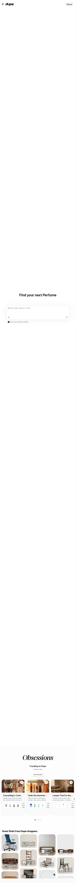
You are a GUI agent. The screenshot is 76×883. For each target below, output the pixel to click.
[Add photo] (8, 317)
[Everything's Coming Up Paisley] (13, 797)
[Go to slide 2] (36, 819)
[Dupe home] (10, 4)
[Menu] (3, 4)
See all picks (37, 774)
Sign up (69, 4)
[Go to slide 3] (38, 819)
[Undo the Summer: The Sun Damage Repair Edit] (37, 797)
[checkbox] (8, 322)
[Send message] (66, 317)
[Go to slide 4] (40, 819)
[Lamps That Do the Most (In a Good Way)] (62, 797)
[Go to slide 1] (35, 819)
